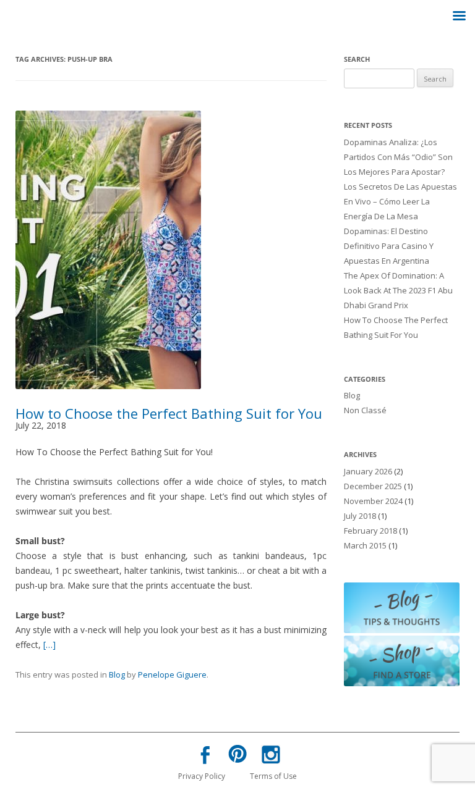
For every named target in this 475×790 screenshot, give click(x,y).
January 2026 (368, 471)
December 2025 (373, 486)
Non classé (365, 410)
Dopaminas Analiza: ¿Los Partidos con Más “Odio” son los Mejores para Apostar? (398, 157)
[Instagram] (270, 757)
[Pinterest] (237, 756)
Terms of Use (273, 776)
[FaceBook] (204, 757)
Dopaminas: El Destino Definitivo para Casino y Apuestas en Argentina (389, 245)
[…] (49, 644)
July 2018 (360, 515)
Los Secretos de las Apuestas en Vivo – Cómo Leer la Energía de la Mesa (400, 201)
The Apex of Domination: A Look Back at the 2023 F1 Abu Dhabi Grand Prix (398, 290)
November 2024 (373, 500)
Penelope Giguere (172, 674)
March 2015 (365, 545)
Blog (117, 674)
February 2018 (370, 530)
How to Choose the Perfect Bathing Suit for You (168, 413)
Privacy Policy (201, 776)
